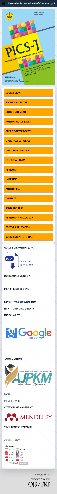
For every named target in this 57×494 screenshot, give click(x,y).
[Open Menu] (3, 3)
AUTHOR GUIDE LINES (18, 121)
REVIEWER (11, 169)
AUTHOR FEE (13, 189)
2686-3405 (19, 302)
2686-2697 (18, 308)
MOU (7, 394)
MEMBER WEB (12, 401)
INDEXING (12, 179)
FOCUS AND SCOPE (16, 102)
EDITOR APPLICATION (18, 227)
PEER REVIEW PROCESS (19, 131)
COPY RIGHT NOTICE (17, 150)
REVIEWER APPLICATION (19, 217)
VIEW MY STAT (12, 440)
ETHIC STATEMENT (16, 112)
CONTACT (11, 198)
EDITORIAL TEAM (15, 160)
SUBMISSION (13, 92)
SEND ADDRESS (14, 208)
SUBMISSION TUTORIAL (19, 237)
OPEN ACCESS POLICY (18, 140)
